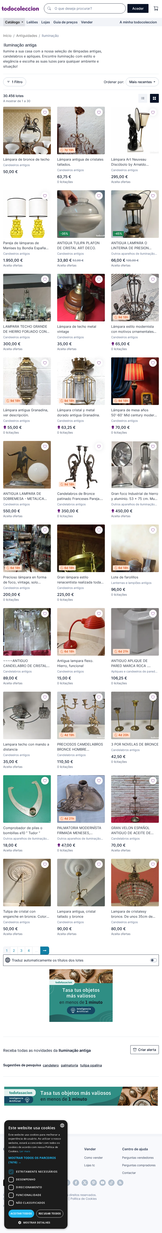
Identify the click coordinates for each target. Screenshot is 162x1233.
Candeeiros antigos (16, 165)
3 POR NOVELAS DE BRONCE (135, 744)
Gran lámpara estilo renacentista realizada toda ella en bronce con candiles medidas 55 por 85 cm (79, 580)
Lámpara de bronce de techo (26, 159)
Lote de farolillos (124, 577)
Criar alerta (147, 1050)
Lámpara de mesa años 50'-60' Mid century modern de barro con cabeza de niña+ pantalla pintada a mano (133, 413)
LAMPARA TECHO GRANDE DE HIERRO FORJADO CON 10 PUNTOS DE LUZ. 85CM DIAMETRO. (25, 329)
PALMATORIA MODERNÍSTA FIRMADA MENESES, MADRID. (79, 830)
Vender (87, 22)
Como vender (93, 1157)
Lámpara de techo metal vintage (76, 329)
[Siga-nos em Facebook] (76, 1183)
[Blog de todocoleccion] (120, 1183)
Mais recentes (141, 82)
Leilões (32, 22)
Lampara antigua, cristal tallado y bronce (76, 914)
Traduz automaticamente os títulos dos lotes (47, 960)
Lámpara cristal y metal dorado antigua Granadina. (78, 412)
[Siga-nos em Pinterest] (93, 1183)
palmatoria (69, 1065)
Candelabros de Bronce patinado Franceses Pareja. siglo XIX (78, 496)
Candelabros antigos (71, 504)
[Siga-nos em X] (85, 1183)
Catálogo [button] (13, 22)
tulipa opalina (91, 1065)
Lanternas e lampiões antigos (131, 583)
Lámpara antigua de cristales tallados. (80, 161)
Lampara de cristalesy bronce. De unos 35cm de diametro (132, 914)
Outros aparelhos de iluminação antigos (133, 254)
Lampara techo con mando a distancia (26, 746)
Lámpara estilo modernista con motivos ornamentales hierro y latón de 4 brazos (132, 329)
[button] (35, 1160)
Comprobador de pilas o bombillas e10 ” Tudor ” (22, 830)
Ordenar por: (114, 82)
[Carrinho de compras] (156, 8)
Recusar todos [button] (50, 1213)
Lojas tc (89, 1165)
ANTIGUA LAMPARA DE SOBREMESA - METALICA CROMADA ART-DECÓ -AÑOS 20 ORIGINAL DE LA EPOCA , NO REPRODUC (24, 496)
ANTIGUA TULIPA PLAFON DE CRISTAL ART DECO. (78, 245)
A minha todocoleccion (138, 22)
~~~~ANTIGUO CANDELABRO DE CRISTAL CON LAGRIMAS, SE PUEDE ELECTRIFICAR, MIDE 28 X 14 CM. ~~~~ (26, 663)
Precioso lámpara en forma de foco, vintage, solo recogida (24, 580)
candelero (51, 1065)
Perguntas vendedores (138, 1157)
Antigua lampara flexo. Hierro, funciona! (75, 663)
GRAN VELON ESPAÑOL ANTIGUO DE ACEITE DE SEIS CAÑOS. (131, 830)
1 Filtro (17, 82)
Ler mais (25, 1151)
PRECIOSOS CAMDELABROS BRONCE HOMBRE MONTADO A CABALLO (80, 747)
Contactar (129, 1172)
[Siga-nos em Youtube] (102, 1183)
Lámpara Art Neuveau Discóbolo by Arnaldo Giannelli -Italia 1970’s (128, 162)
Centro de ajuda (135, 1149)
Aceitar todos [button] (21, 1213)
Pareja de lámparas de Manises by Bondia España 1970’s (24, 245)
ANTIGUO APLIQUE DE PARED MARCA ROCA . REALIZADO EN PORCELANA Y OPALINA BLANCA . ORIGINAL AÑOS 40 (134, 663)
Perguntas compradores (138, 1165)
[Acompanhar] (45, 112)
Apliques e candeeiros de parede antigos (134, 672)
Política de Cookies (83, 1198)
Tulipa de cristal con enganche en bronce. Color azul (24, 914)
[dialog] (36, 1174)
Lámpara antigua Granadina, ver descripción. (25, 412)
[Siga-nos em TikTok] (111, 1183)
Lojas (45, 22)
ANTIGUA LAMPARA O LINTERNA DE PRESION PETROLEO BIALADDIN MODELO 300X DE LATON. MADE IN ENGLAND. (132, 245)
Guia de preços (65, 22)
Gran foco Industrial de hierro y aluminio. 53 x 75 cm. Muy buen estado (134, 496)
